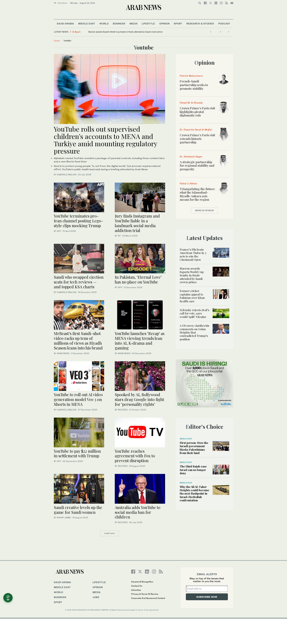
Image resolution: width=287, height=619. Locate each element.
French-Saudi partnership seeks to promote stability (194, 84)
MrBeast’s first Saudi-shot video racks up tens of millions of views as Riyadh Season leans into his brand (79, 340)
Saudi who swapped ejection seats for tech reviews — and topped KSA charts (78, 281)
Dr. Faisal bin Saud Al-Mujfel (196, 129)
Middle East (86, 23)
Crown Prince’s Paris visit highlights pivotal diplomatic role (197, 111)
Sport (178, 23)
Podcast (224, 23)
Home (57, 40)
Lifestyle (148, 23)
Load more (109, 533)
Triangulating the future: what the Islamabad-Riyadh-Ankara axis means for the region (197, 194)
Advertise (136, 590)
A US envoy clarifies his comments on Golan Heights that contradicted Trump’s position (194, 332)
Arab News (62, 3)
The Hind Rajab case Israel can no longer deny (193, 469)
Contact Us (136, 586)
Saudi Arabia (65, 23)
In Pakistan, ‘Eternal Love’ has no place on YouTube (138, 279)
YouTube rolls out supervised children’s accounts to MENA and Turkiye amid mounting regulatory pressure (105, 139)
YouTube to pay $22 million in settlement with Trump (77, 453)
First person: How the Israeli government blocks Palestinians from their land (194, 448)
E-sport (76, 32)
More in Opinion (204, 210)
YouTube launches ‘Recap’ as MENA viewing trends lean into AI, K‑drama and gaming (139, 340)
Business (119, 23)
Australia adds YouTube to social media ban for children (137, 512)
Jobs (96, 597)
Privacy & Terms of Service (144, 594)
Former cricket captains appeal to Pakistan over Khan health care (192, 296)
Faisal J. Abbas (188, 183)
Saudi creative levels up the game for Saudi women (78, 510)
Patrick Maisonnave (191, 75)
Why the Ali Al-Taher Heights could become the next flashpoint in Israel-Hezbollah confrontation (194, 493)
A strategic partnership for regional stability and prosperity (197, 165)
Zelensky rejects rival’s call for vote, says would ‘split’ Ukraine (194, 313)
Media (134, 23)
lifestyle (99, 582)
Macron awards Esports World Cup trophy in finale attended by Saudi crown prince (125, 32)
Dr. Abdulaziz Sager (191, 156)
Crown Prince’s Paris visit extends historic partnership (197, 138)
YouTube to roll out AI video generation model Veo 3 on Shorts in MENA (78, 399)
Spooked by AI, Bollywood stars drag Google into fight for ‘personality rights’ (139, 399)
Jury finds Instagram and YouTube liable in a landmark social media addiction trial (137, 223)
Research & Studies (200, 23)
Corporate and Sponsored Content (148, 598)
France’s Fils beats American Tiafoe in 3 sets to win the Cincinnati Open (193, 254)
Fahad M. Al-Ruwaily (191, 102)
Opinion (164, 23)
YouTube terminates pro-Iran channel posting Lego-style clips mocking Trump (78, 220)
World (104, 23)
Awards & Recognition (142, 581)
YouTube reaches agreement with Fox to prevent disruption (135, 455)
